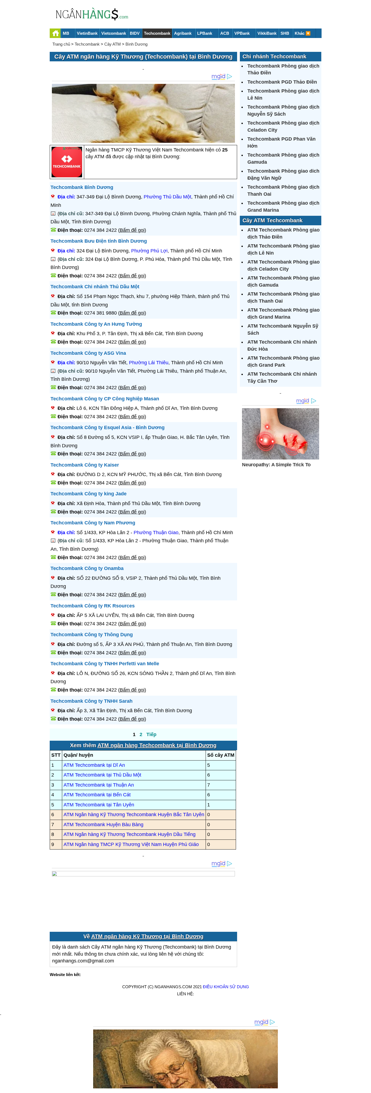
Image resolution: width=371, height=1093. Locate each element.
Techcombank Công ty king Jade (89, 493)
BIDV (135, 33)
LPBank (204, 33)
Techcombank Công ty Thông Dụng (92, 634)
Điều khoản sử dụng (226, 986)
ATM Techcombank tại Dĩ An (94, 765)
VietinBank (87, 33)
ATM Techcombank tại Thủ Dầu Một (102, 775)
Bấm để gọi (132, 230)
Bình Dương (136, 44)
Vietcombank (113, 33)
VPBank (242, 33)
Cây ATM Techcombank (273, 220)
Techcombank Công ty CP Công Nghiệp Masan (105, 398)
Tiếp (151, 734)
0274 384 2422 (100, 230)
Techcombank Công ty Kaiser (85, 465)
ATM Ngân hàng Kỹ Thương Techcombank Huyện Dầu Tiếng (130, 834)
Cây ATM (112, 44)
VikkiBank (266, 33)
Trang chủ (61, 44)
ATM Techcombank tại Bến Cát (97, 794)
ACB (224, 33)
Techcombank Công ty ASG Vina (88, 353)
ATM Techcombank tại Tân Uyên (99, 804)
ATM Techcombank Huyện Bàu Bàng (103, 824)
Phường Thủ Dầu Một (167, 196)
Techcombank (157, 33)
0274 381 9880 (100, 313)
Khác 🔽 (303, 33)
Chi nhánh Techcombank (274, 56)
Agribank (182, 33)
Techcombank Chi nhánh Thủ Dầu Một (95, 286)
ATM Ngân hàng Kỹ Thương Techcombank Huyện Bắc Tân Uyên (134, 814)
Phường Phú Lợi (149, 251)
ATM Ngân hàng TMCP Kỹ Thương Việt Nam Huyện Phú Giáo (131, 844)
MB (66, 33)
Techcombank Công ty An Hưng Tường (96, 324)
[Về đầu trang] (365, 1086)
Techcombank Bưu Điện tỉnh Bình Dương (99, 241)
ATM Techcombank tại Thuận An (99, 785)
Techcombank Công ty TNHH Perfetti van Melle (105, 663)
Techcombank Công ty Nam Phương (93, 522)
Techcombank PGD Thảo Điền (282, 82)
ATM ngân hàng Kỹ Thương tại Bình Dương (147, 936)
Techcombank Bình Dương (82, 187)
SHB (285, 33)
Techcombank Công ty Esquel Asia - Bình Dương (108, 427)
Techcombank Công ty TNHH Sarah (92, 701)
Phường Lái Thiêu (148, 362)
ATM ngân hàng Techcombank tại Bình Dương (157, 745)
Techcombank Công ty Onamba (87, 568)
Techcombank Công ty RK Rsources (93, 606)
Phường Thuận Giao (156, 532)
